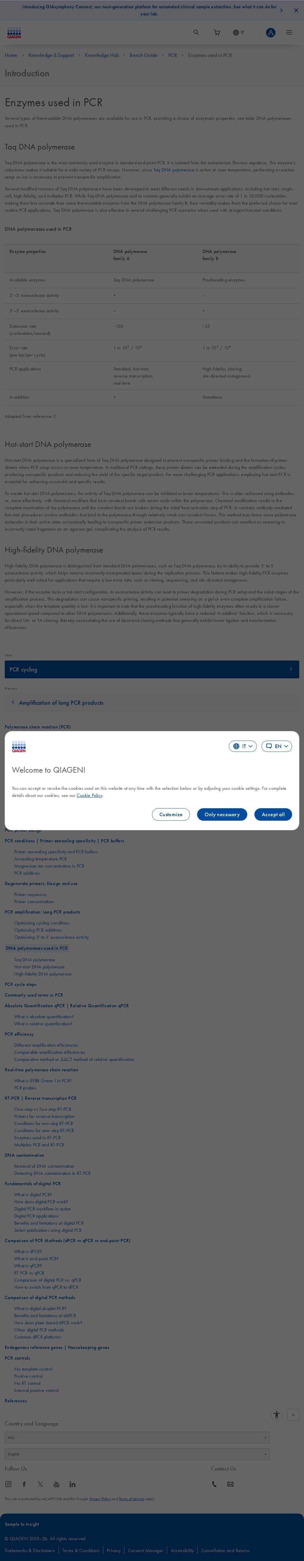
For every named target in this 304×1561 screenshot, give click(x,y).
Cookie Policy (89, 795)
